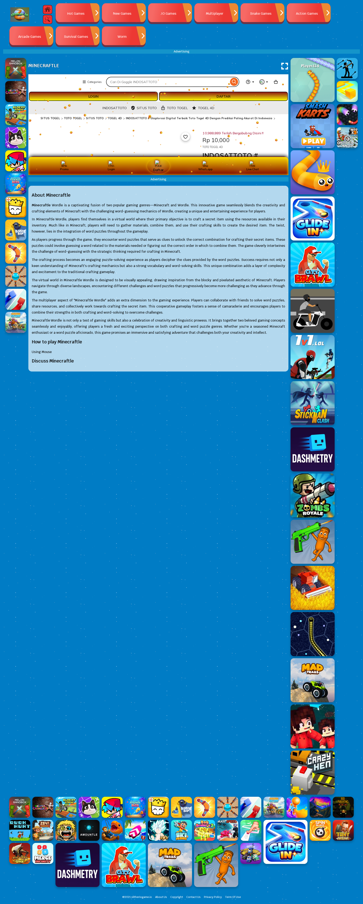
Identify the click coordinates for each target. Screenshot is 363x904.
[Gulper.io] (313, 634)
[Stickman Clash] (313, 403)
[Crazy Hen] (313, 773)
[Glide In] (313, 218)
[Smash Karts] (313, 126)
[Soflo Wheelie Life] (313, 311)
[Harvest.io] (313, 588)
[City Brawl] (313, 265)
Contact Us (193, 897)
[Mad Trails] (313, 680)
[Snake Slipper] (313, 172)
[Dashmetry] (313, 449)
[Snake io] (313, 80)
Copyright (176, 897)
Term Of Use (233, 897)
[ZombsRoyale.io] (313, 496)
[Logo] (19, 14)
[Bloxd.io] (313, 726)
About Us (161, 897)
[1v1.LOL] (313, 357)
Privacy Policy (213, 897)
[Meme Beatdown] (313, 542)
